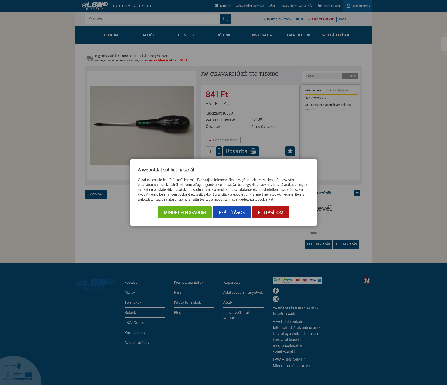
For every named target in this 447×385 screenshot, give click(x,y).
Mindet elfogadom (185, 212)
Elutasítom (270, 212)
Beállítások (232, 212)
